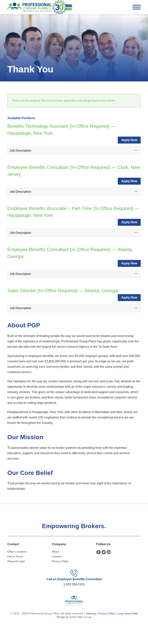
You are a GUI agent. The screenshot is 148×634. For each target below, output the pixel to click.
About (55, 551)
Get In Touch (15, 556)
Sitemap (91, 613)
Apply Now (129, 140)
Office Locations (17, 551)
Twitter (103, 552)
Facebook (98, 552)
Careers (57, 556)
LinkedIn (109, 552)
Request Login (16, 561)
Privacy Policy (60, 561)
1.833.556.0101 (74, 584)
